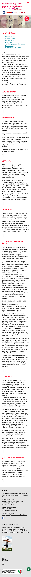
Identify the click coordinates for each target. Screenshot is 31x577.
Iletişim (4, 559)
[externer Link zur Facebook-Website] (3, 519)
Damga (4, 564)
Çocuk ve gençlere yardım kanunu (15, 44)
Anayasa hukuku (10, 38)
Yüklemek (5, 560)
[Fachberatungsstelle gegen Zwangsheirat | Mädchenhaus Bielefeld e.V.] (8, 13)
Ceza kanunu (9, 42)
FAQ (3, 562)
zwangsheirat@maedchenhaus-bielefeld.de (14, 515)
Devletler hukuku (10, 37)
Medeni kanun (9, 40)
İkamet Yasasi (9, 46)
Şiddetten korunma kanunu (13, 47)
